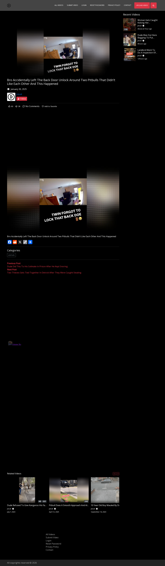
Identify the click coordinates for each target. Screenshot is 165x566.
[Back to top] (8, 550)
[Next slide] (117, 473)
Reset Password (97, 5)
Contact (127, 5)
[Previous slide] (114, 473)
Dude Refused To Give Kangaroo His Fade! (27, 505)
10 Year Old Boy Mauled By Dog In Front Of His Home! (117, 505)
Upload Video (142, 5)
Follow (23, 98)
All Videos (59, 5)
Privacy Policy (114, 5)
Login (84, 5)
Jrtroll (19, 94)
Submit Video (72, 5)
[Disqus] (63, 372)
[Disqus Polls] (63, 307)
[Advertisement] (63, 130)
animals (11, 255)
